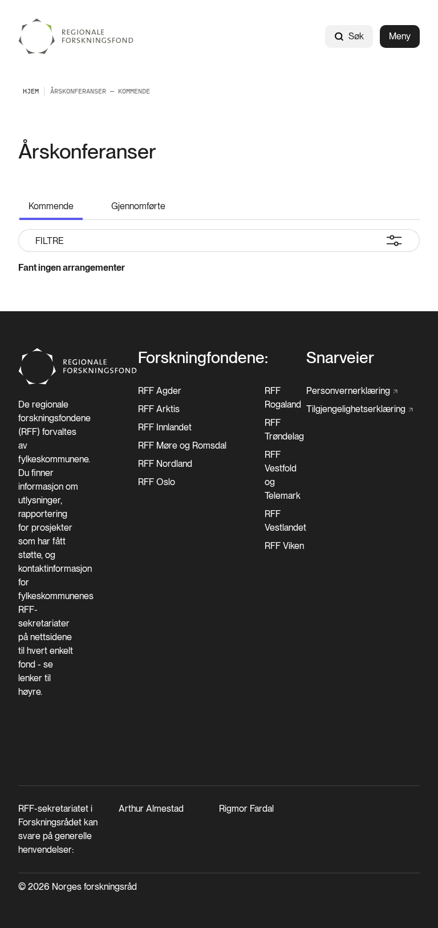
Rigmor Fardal (246, 808)
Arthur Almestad (151, 808)
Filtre (49, 240)
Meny (400, 36)
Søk (356, 36)
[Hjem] (76, 36)
